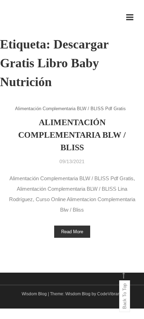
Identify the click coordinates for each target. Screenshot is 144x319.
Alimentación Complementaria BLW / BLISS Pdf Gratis (70, 108)
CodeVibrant (109, 293)
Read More (72, 231)
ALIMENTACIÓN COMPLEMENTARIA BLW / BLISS (72, 135)
